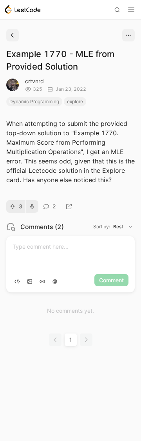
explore (75, 101)
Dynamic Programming (34, 101)
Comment (111, 280)
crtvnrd (34, 81)
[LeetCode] (23, 9)
